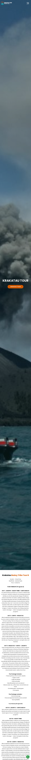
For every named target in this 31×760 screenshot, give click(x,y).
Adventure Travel (15, 286)
